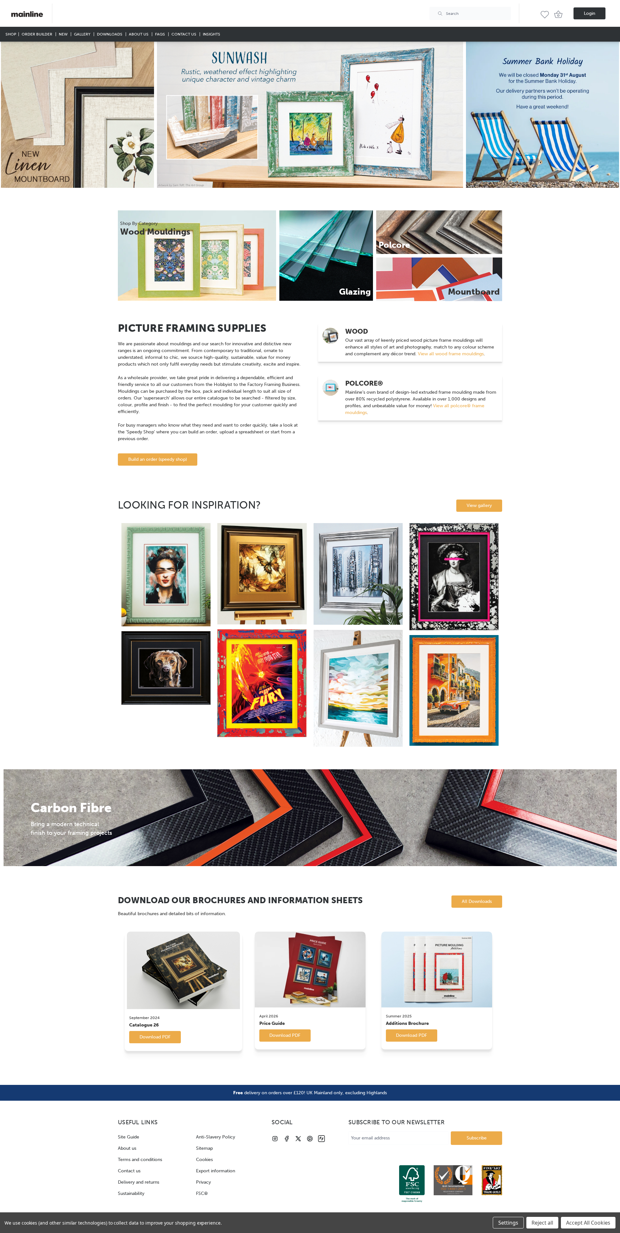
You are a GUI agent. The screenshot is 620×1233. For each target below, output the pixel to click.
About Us (139, 34)
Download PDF (155, 1037)
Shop (10, 34)
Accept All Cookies (588, 1222)
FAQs (160, 34)
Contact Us (184, 34)
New (63, 34)
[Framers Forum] (321, 1138)
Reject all (542, 1222)
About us (127, 1148)
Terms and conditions (140, 1159)
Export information (215, 1171)
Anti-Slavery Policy (215, 1137)
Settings (508, 1222)
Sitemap (204, 1148)
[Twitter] (298, 1138)
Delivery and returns (138, 1182)
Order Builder (37, 34)
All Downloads (477, 901)
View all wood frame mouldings (450, 354)
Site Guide (128, 1137)
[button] (77, 115)
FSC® (202, 1193)
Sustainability (131, 1193)
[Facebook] (286, 1138)
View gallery (479, 505)
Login (589, 13)
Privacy (203, 1182)
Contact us (129, 1171)
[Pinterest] (309, 1138)
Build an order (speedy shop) (157, 459)
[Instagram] (275, 1138)
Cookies (204, 1159)
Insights (211, 34)
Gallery (82, 34)
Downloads (110, 34)
